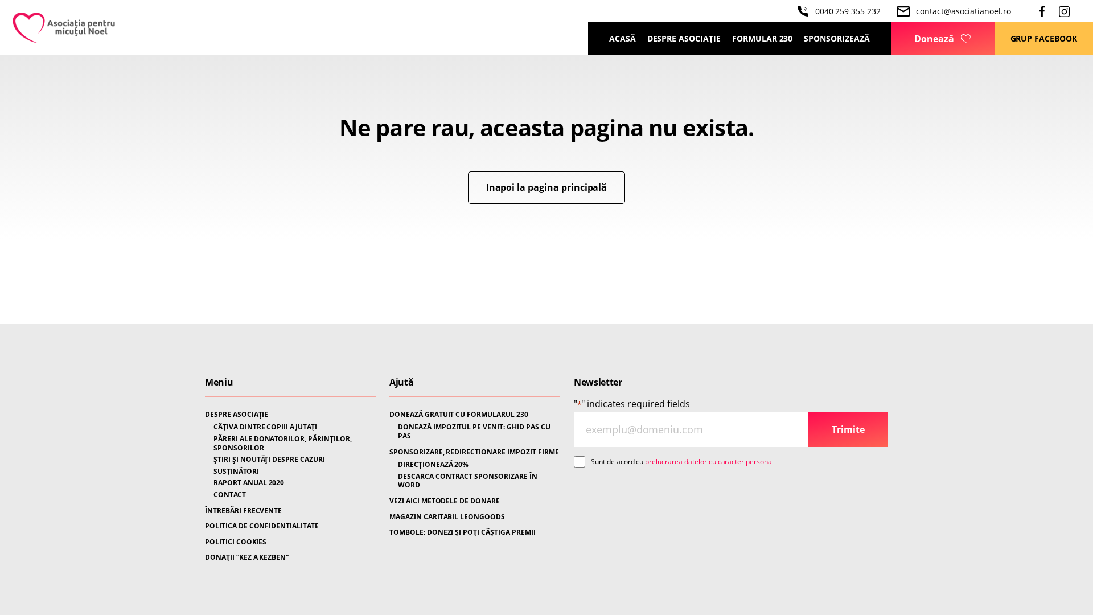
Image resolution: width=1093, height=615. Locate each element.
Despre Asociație (684, 38)
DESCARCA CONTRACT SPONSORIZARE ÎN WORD (467, 481)
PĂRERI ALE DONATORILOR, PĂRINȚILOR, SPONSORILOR (282, 443)
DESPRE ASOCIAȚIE (236, 414)
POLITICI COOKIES (235, 542)
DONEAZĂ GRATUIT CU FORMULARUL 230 (458, 414)
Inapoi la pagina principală (546, 187)
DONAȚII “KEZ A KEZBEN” (247, 557)
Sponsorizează (836, 38)
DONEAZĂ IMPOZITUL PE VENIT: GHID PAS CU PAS (474, 431)
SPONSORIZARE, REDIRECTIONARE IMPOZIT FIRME (474, 452)
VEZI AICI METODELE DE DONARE (444, 501)
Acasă (622, 38)
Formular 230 (762, 38)
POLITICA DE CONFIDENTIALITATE (262, 526)
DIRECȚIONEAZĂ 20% (433, 464)
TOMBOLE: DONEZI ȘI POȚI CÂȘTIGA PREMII (462, 532)
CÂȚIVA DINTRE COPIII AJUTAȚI (265, 427)
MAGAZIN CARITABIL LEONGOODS (447, 517)
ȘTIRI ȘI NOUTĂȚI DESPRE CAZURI (269, 459)
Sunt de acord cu (682, 461)
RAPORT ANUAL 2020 (248, 482)
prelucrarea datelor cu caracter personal (709, 461)
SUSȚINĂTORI (236, 471)
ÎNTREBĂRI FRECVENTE (243, 510)
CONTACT (229, 494)
